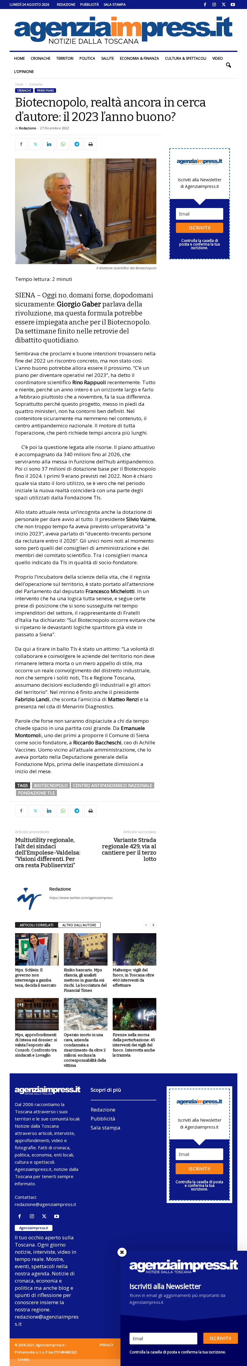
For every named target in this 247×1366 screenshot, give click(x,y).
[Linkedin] (49, 144)
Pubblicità (89, 4)
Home (19, 58)
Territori (64, 58)
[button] (228, 65)
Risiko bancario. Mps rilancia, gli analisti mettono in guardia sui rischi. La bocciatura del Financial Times (85, 980)
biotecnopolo (51, 785)
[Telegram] (76, 144)
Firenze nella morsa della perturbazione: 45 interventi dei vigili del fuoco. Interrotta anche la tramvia (134, 1045)
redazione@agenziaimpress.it (45, 1204)
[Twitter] (223, 4)
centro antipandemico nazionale (112, 785)
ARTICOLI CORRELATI (36, 925)
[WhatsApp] (63, 144)
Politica (87, 58)
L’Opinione (24, 71)
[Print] (90, 144)
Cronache (40, 58)
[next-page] (153, 925)
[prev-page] (146, 925)
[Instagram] (214, 4)
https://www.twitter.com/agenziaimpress (80, 897)
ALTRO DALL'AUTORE (79, 925)
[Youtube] (232, 4)
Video (217, 58)
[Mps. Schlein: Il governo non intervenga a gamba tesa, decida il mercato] (37, 949)
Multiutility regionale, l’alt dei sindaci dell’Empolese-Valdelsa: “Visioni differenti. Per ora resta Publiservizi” (47, 852)
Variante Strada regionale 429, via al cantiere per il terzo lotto (129, 849)
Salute (107, 58)
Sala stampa (115, 4)
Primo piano (45, 90)
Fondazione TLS (36, 793)
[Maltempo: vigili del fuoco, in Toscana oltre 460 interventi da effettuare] (134, 949)
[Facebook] (204, 4)
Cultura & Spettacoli (185, 58)
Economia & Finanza (139, 58)
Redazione (66, 4)
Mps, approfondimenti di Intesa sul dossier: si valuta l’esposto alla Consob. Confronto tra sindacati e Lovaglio (36, 1045)
